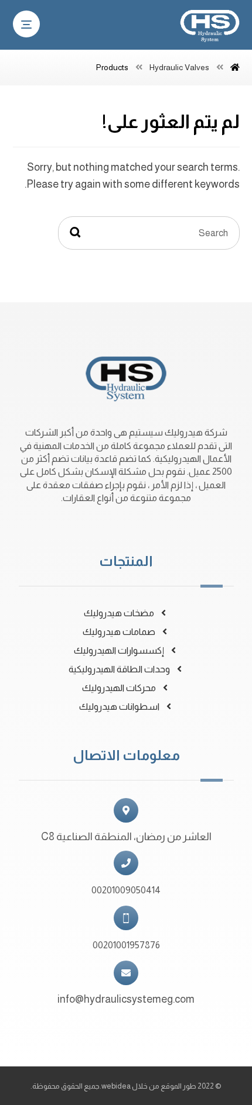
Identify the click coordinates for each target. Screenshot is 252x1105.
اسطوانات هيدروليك (119, 707)
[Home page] (235, 67)
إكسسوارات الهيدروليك (119, 650)
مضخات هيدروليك (119, 613)
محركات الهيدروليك (119, 688)
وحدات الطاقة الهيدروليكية (119, 669)
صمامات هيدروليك (119, 632)
